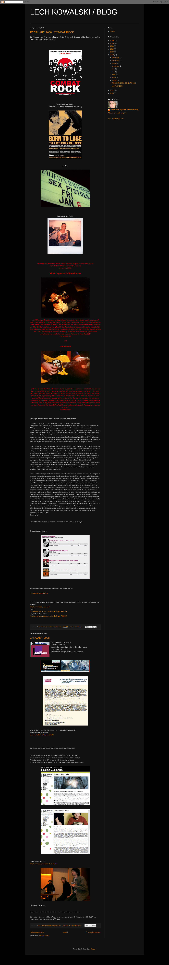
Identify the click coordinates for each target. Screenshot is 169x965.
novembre (115, 60)
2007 (112, 90)
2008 (112, 55)
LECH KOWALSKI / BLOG (73, 12)
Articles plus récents (37, 932)
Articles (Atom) (44, 936)
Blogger (93, 949)
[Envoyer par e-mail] (86, 627)
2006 (112, 93)
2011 (112, 46)
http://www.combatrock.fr (39, 593)
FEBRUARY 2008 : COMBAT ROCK (52, 32)
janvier (114, 80)
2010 (112, 49)
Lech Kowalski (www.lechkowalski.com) (124, 110)
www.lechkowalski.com (115, 119)
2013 (112, 43)
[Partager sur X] (90, 627)
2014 (112, 40)
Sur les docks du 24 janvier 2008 (42, 735)
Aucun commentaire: (75, 627)
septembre (116, 66)
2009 (112, 52)
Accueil (65, 932)
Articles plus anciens (93, 932)
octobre (114, 63)
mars (114, 75)
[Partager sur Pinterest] (95, 627)
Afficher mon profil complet (117, 113)
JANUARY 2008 (40, 637)
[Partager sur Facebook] (93, 627)
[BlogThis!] (88, 627)
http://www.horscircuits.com (40, 607)
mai (113, 72)
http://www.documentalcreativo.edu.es (43, 864)
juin (113, 69)
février (114, 78)
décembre (115, 57)
